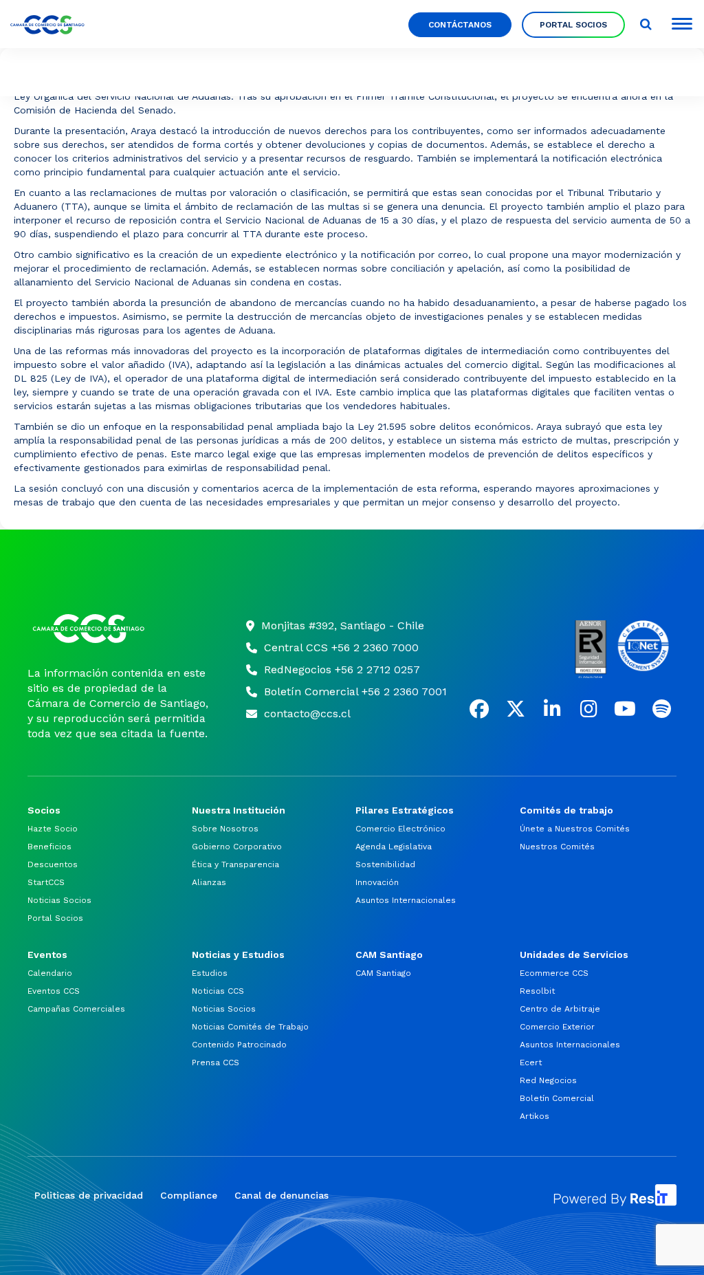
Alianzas (209, 882)
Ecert (531, 1062)
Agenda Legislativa (393, 846)
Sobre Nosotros (225, 828)
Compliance (188, 1195)
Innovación (377, 882)
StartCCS (46, 882)
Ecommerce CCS (554, 973)
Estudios (210, 973)
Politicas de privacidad (88, 1195)
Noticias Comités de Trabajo (250, 1027)
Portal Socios (55, 918)
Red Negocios (548, 1080)
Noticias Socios (59, 900)
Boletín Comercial (557, 1098)
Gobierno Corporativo (237, 846)
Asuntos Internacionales (405, 900)
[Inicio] (120, 628)
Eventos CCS (54, 991)
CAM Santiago (383, 973)
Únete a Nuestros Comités (575, 828)
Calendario (50, 973)
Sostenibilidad (385, 864)
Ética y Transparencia (235, 864)
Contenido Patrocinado (239, 1044)
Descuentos (53, 864)
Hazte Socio (53, 828)
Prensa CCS (215, 1062)
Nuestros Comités (557, 846)
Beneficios (50, 846)
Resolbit (537, 991)
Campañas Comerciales (76, 1009)
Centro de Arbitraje (560, 1009)
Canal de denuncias (281, 1195)
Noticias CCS (218, 991)
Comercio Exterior (557, 1027)
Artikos (534, 1116)
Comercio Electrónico (400, 828)
